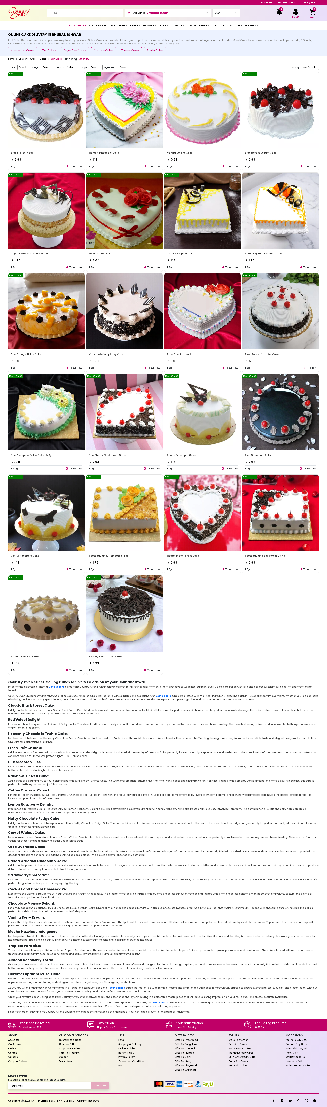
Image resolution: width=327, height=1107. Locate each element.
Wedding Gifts (308, 2)
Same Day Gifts (286, 2)
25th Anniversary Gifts (242, 1057)
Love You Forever (99, 253)
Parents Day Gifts (296, 1044)
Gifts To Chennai (185, 1048)
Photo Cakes (155, 50)
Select (23, 67)
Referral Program (69, 1052)
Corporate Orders (69, 1048)
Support (64, 1057)
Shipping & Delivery (129, 1044)
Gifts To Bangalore (186, 1044)
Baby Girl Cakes (238, 1065)
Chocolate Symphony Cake (106, 354)
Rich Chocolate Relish (258, 455)
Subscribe (99, 1085)
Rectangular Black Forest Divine (265, 555)
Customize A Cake (70, 1040)
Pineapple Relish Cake (25, 656)
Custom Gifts (67, 1044)
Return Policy (126, 1052)
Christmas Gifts (295, 1057)
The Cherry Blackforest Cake (107, 455)
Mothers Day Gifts (297, 1040)
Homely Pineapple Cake (104, 152)
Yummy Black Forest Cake (105, 656)
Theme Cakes (130, 50)
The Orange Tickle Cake (26, 354)
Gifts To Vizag (183, 1061)
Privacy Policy (126, 1057)
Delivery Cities (126, 1048)
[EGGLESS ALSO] (46, 110)
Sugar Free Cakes (75, 50)
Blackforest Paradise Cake (262, 354)
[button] (78, 25)
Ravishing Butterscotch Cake (263, 253)
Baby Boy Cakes (238, 1061)
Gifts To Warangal (185, 1069)
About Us (13, 1040)
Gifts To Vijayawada (186, 1065)
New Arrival (308, 67)
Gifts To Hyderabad (186, 1040)
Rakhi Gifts (292, 1052)
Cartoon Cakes (103, 50)
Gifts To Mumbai (185, 1052)
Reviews (13, 1048)
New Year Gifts (294, 1061)
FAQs (121, 1040)
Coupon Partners (18, 1061)
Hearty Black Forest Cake (183, 555)
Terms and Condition (131, 1061)
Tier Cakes (49, 50)
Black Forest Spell (22, 152)
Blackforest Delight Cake (260, 152)
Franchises (65, 1061)
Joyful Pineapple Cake (25, 555)
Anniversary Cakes (22, 50)
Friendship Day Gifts (298, 1048)
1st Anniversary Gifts (241, 1052)
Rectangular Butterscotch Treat (109, 555)
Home (11, 58)
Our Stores (14, 1044)
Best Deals (266, 2)
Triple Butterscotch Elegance (29, 253)
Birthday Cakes (238, 1044)
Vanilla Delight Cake (179, 152)
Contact (13, 1052)
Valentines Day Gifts (298, 1065)
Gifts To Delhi (183, 1057)
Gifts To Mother (238, 1040)
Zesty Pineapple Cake (180, 253)
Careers (13, 1057)
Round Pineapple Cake (181, 455)
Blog (120, 1065)
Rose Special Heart (179, 354)
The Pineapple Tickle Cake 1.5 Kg (31, 455)
